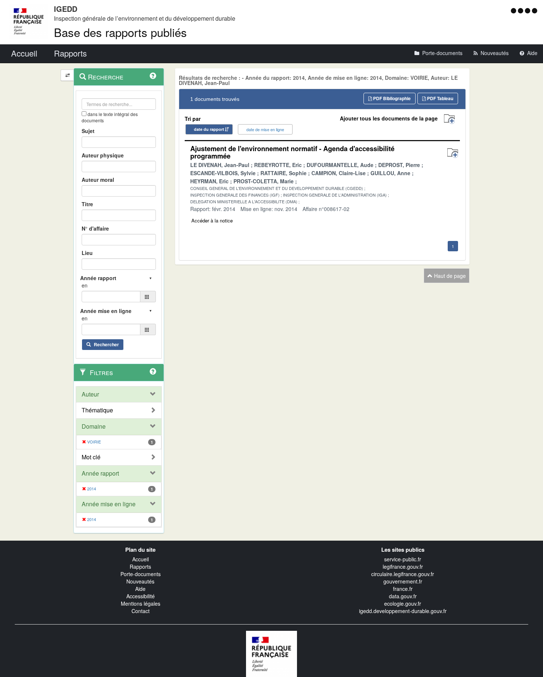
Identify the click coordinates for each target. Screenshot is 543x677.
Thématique (97, 410)
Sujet (88, 131)
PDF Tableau (439, 98)
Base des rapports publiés (120, 32)
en (85, 285)
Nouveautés (140, 581)
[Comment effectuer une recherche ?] (153, 75)
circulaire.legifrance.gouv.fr (402, 574)
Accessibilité (140, 596)
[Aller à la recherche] (528, 10)
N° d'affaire (95, 228)
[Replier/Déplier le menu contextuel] (67, 75)
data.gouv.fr (403, 596)
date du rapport (209, 129)
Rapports (140, 566)
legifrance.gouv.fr (403, 566)
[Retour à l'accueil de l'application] (271, 653)
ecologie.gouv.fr (402, 603)
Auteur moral (98, 179)
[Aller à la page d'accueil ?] (534, 10)
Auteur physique (103, 155)
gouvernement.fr (402, 581)
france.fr (403, 588)
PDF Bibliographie (391, 98)
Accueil (140, 559)
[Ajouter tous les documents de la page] (449, 119)
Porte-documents (140, 574)
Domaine (94, 426)
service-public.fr (402, 559)
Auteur (90, 394)
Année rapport (100, 473)
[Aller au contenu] (521, 10)
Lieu (87, 252)
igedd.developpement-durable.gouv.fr (403, 611)
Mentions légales (140, 603)
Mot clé (91, 457)
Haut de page (449, 275)
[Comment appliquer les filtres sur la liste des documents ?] (153, 371)
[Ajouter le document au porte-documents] (453, 153)
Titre (87, 204)
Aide (140, 588)
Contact (141, 611)
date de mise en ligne (265, 129)
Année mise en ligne (109, 504)
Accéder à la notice (212, 220)
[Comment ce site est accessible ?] (514, 10)
